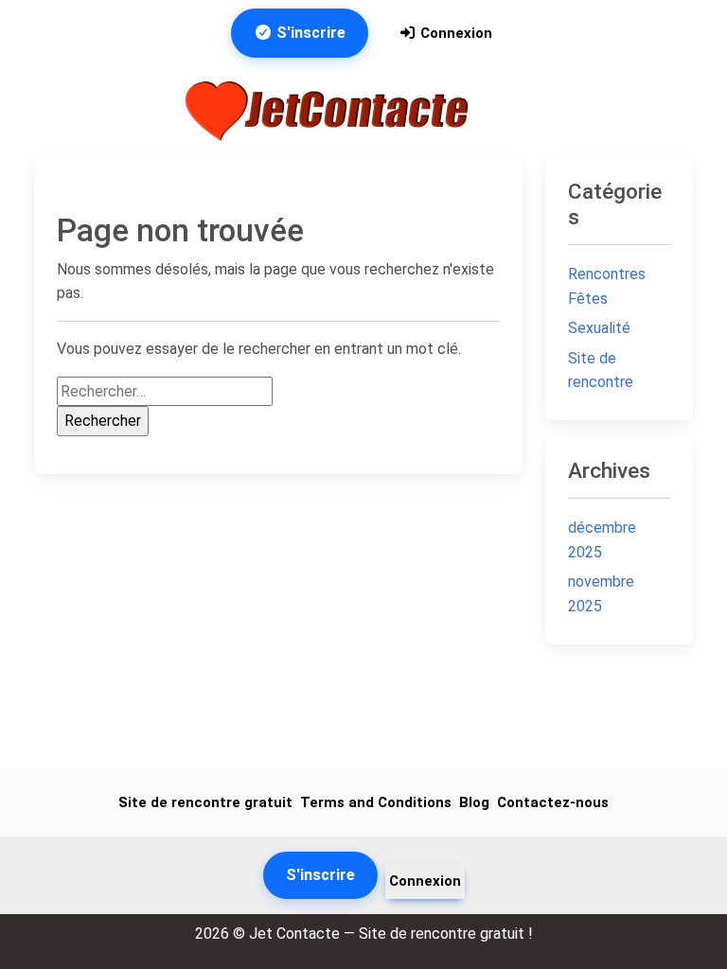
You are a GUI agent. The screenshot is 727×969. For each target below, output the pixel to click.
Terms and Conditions (376, 802)
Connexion (454, 33)
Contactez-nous (553, 802)
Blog (474, 802)
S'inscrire (309, 33)
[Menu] (519, 110)
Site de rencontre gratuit (205, 802)
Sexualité (599, 328)
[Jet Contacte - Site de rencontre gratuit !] (329, 111)
